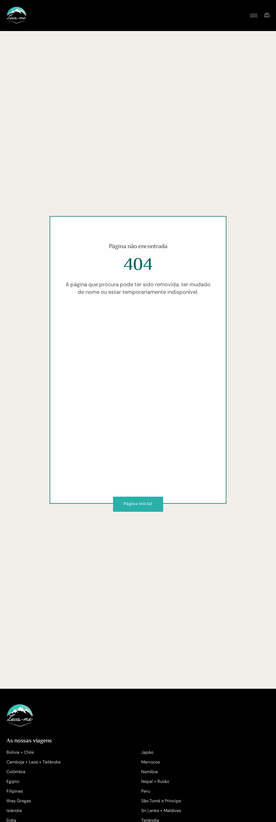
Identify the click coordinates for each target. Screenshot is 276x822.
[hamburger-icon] (254, 15)
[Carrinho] (267, 15)
